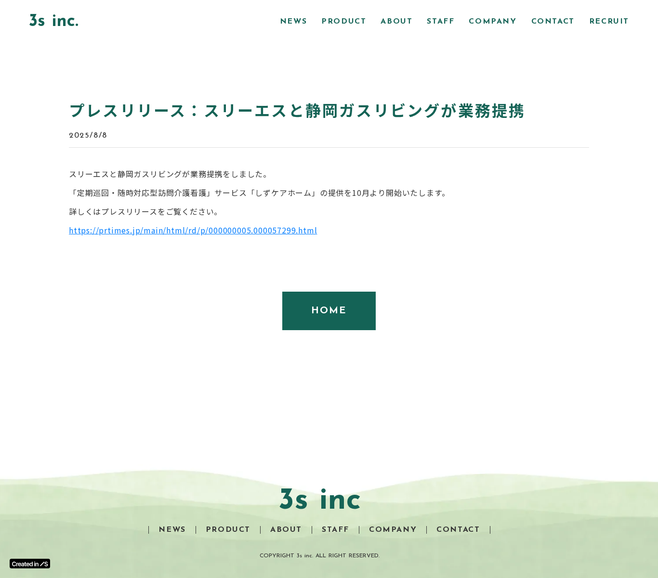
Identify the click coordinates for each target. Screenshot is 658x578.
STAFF (440, 22)
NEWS (293, 22)
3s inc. (54, 21)
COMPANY (492, 22)
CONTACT (553, 22)
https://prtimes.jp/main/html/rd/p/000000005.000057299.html (193, 230)
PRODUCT (343, 22)
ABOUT (396, 22)
